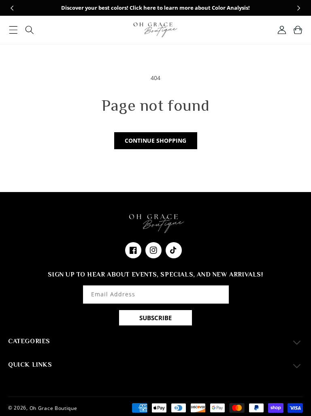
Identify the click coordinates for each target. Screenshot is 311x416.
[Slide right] (299, 8)
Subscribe (155, 318)
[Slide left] (12, 8)
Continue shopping (155, 140)
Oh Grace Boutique (53, 407)
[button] (13, 29)
